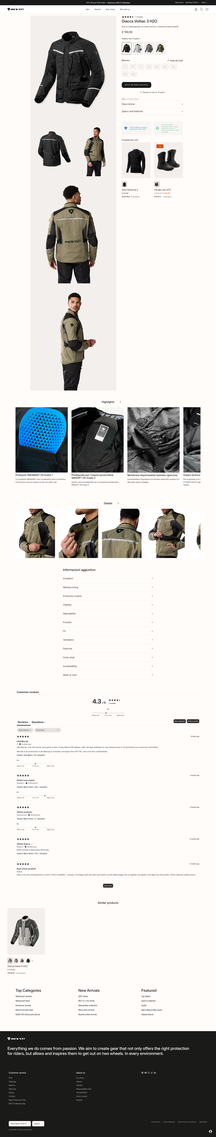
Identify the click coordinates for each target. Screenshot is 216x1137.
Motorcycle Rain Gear (24, 1010)
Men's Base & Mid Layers (151, 1010)
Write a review (193, 721)
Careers (79, 1085)
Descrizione (128, 104)
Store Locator (81, 1096)
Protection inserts (72, 596)
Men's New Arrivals (86, 1010)
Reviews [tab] (24, 722)
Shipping (12, 1081)
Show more (108, 886)
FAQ (10, 1078)
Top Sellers (145, 996)
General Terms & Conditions (187, 1122)
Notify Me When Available (136, 85)
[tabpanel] (108, 809)
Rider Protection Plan (17, 1100)
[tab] (38, 722)
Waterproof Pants (23, 1001)
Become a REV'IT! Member (119, 3)
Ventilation (68, 639)
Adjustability (69, 613)
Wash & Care (70, 675)
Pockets (67, 622)
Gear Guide (110, 9)
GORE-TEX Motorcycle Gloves (28, 1014)
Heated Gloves (147, 1014)
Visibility (67, 604)
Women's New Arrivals (87, 1014)
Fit (64, 631)
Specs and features (132, 111)
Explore (79, 1100)
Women (98, 9)
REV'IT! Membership (17, 1103)
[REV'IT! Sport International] (16, 9)
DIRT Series (83, 996)
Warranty (12, 1089)
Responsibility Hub (83, 1089)
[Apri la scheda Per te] (211, 1131)
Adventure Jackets (23, 1005)
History (79, 1081)
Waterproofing (70, 587)
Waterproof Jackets (24, 996)
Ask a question (180, 721)
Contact (12, 1096)
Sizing (11, 1093)
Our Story (80, 1078)
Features (67, 648)
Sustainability (70, 666)
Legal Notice (203, 1122)
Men (88, 9)
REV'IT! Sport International (23, 1130)
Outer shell (68, 657)
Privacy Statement (169, 1122)
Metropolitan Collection (87, 1005)
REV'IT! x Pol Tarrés (86, 1001)
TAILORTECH (81, 1093)
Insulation (68, 578)
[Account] (196, 9)
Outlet (143, 1005)
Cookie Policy (155, 1122)
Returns (12, 1085)
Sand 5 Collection (148, 1001)
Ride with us (125, 9)
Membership (179, 2)
